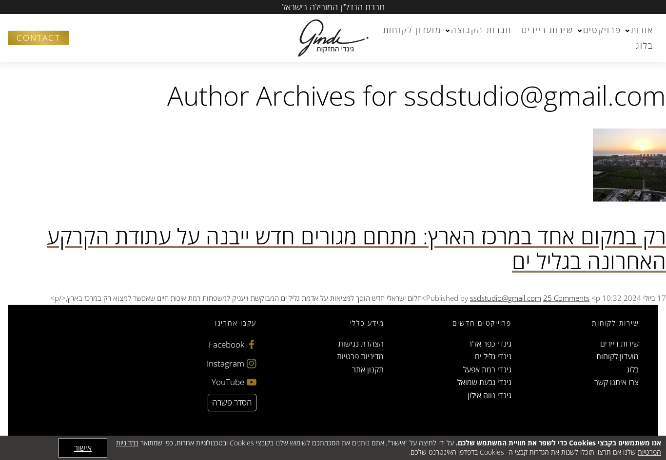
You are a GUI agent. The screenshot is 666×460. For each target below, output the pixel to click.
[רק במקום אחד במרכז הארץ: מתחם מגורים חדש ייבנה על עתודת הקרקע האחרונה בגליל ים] (629, 198)
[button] (81, 38)
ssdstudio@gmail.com (505, 298)
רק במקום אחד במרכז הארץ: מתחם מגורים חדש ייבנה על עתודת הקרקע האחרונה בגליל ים (356, 248)
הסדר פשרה (232, 402)
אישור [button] (83, 447)
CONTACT (38, 37)
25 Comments (566, 298)
